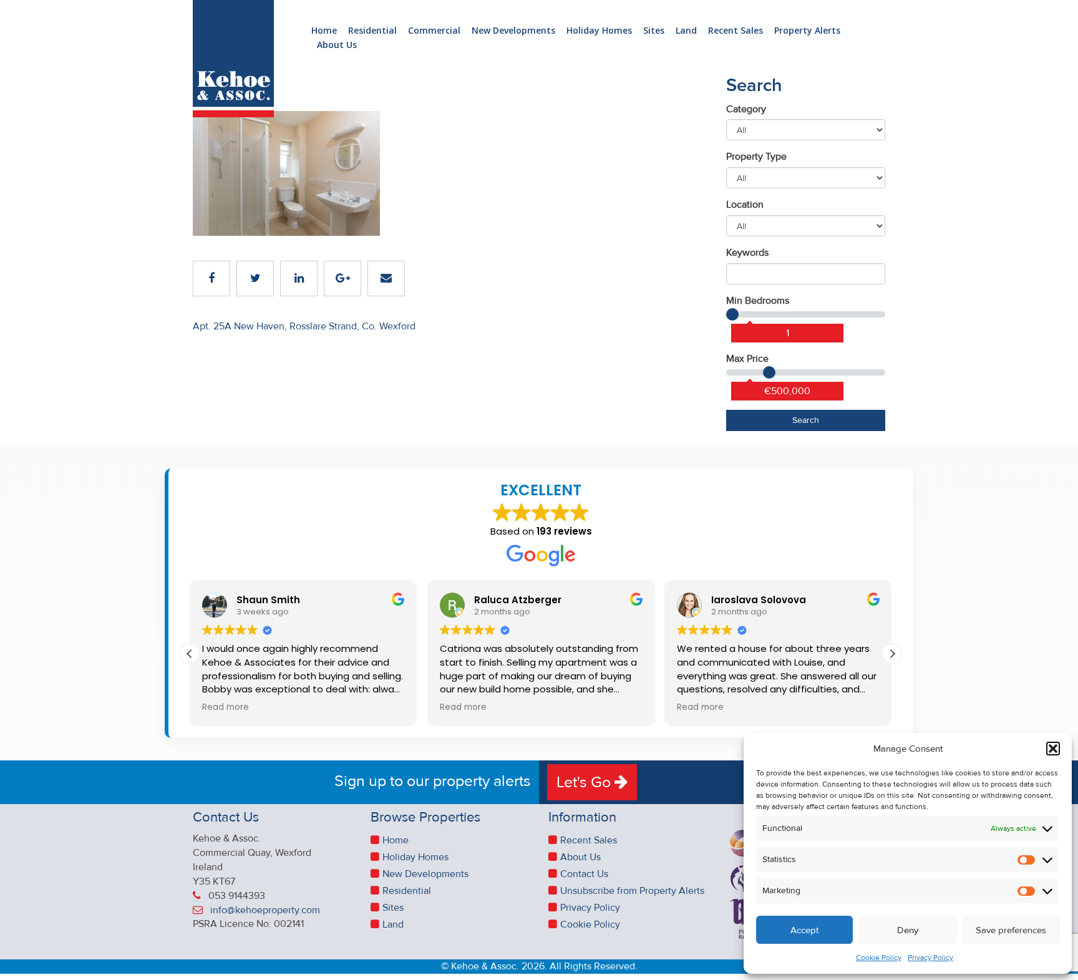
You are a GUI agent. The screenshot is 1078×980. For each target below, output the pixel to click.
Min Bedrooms (757, 300)
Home (324, 31)
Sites (653, 31)
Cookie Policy (878, 958)
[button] (1053, 748)
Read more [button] (225, 707)
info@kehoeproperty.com (265, 910)
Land (686, 31)
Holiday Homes (599, 31)
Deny (907, 930)
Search (805, 420)
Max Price (747, 358)
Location (745, 204)
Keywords (747, 252)
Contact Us (584, 874)
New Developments (513, 31)
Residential (372, 31)
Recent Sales (735, 31)
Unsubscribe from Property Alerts (632, 891)
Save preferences (1011, 930)
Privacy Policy (930, 958)
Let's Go (585, 782)
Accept (804, 930)
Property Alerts (807, 31)
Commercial (434, 31)
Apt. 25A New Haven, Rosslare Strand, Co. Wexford (304, 326)
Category (746, 109)
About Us (337, 45)
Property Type (756, 156)
